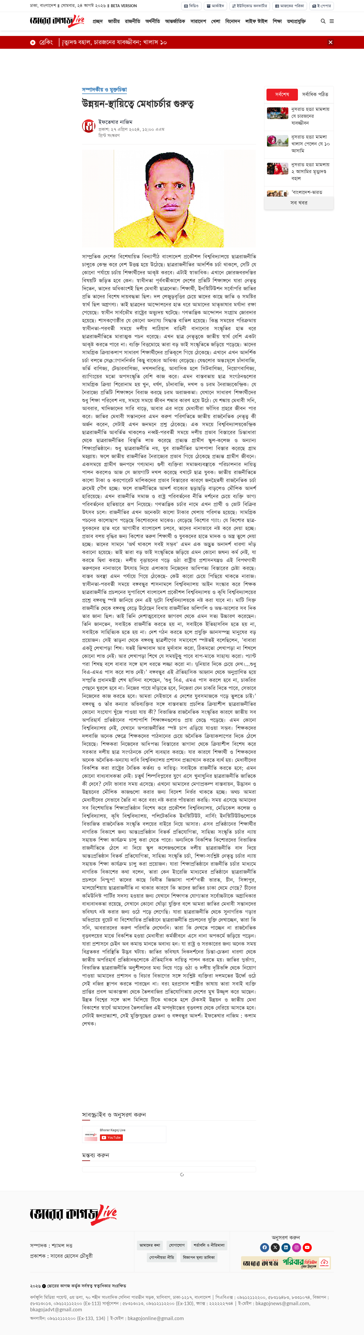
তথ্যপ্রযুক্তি (296, 21)
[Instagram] (296, 1247)
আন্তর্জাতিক (175, 21)
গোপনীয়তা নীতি (161, 1257)
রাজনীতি (132, 21)
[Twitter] (275, 1247)
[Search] (323, 21)
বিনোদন (232, 21)
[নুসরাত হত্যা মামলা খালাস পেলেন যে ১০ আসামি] (299, 144)
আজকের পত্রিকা (291, 6)
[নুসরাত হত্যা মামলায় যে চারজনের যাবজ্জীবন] (299, 117)
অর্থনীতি (152, 21)
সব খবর (299, 203)
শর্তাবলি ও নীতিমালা (209, 1245)
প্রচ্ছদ (98, 21)
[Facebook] (264, 1247)
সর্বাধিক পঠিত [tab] (315, 94)
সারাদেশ (198, 21)
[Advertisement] (182, 66)
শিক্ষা (277, 21)
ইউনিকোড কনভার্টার (251, 6)
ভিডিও (193, 6)
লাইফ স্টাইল (256, 21)
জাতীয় (114, 21)
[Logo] (57, 21)
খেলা (215, 21)
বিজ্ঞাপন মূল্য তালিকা (199, 1257)
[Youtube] (307, 1247)
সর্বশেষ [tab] (282, 94)
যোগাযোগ (177, 1245)
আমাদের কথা (150, 1245)
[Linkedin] (285, 1247)
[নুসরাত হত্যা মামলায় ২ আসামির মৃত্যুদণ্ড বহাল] (299, 172)
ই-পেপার (323, 6)
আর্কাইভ (217, 6)
